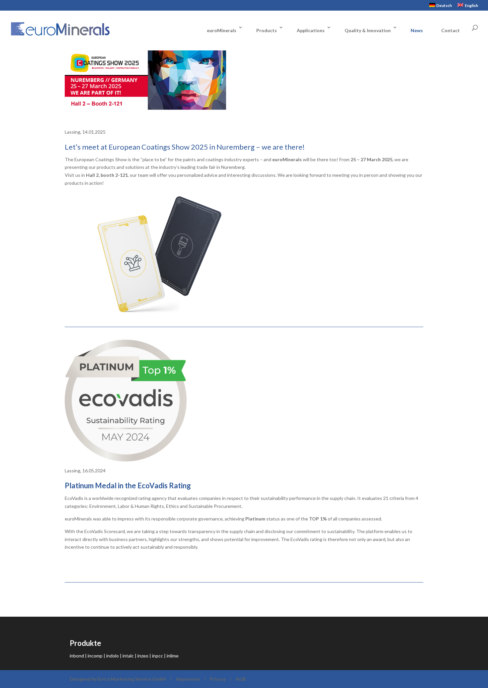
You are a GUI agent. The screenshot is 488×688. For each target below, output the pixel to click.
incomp (95, 655)
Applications (311, 30)
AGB (241, 679)
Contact (450, 30)
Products (266, 30)
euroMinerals (221, 30)
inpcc (157, 655)
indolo (112, 655)
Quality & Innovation (368, 30)
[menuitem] (440, 7)
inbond (77, 655)
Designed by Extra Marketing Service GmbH (118, 679)
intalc (128, 655)
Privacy (218, 679)
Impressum (188, 679)
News (417, 30)
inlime (173, 655)
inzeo (142, 655)
